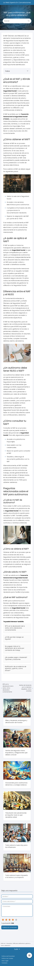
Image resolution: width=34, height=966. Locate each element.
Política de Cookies (7, 958)
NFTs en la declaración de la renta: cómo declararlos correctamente (8, 688)
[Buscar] (28, 20)
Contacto (4, 963)
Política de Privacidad (8, 956)
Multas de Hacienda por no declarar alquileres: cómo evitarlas (25, 688)
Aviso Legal (5, 961)
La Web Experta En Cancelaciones (17, 2)
